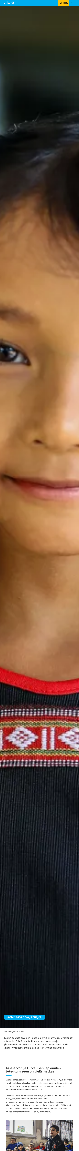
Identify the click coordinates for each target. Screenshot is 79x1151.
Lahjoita (64, 3)
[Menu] (72, 3)
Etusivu (7, 1032)
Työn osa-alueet (17, 1032)
